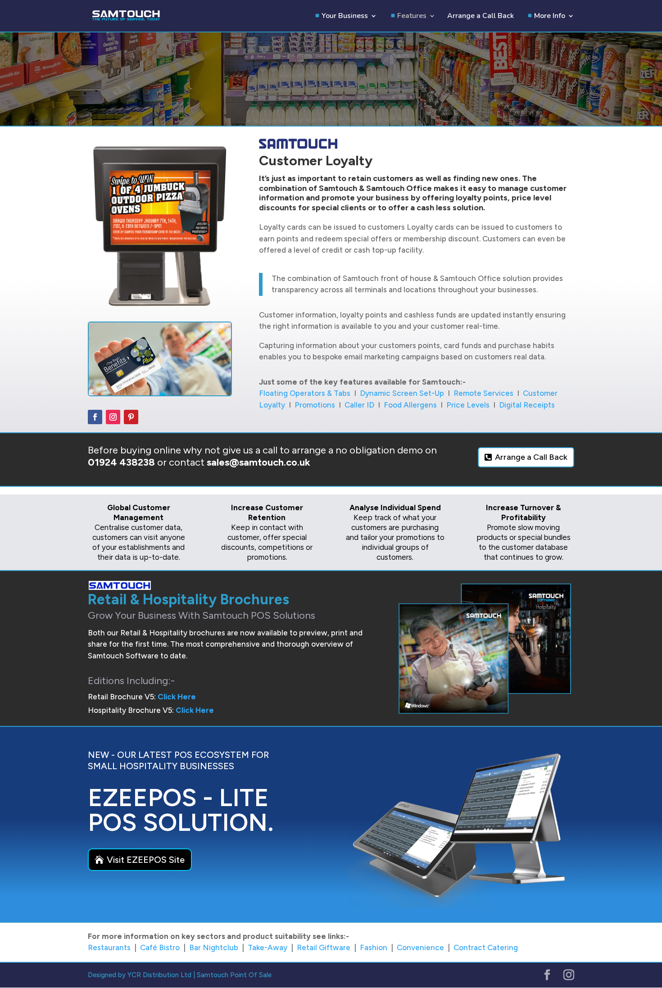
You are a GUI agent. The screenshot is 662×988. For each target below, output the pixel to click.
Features (411, 17)
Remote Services (483, 393)
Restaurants (109, 947)
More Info (549, 17)
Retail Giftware (323, 947)
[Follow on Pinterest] (131, 417)
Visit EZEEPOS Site (146, 859)
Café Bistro (160, 947)
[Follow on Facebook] (95, 417)
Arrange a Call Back (480, 17)
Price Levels (468, 404)
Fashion (373, 947)
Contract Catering (485, 947)
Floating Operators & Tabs (304, 393)
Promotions (315, 404)
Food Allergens (410, 404)
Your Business (345, 17)
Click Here (177, 696)
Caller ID (359, 404)
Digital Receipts (527, 404)
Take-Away (267, 947)
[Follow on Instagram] (113, 417)
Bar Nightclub (213, 947)
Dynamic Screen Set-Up (402, 393)
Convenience (420, 947)
